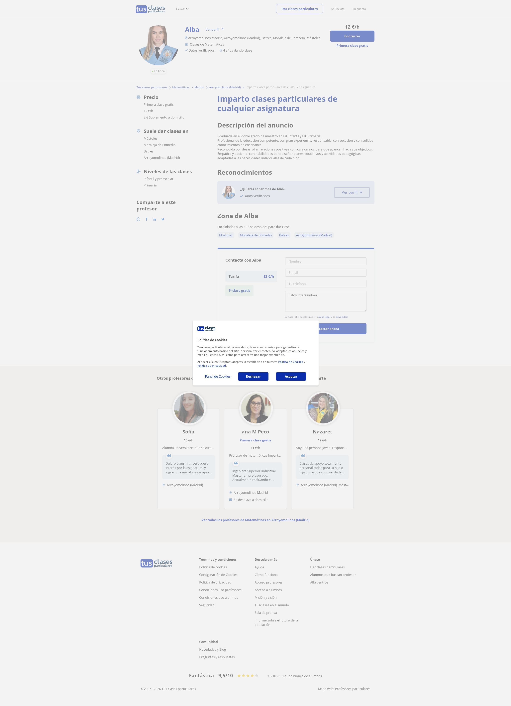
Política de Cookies (290, 362)
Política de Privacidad (211, 365)
